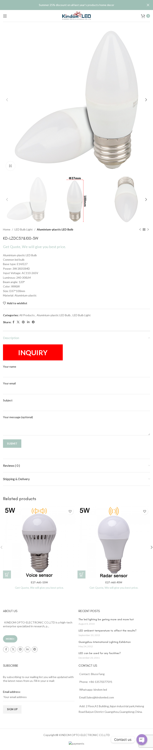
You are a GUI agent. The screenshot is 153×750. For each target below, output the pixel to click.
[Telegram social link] (33, 322)
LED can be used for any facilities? (99, 653)
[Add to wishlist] (70, 511)
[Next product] (148, 230)
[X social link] (18, 322)
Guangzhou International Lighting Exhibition (104, 642)
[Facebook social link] (13, 322)
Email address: (12, 691)
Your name (9, 366)
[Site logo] (76, 15)
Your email (9, 383)
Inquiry (33, 352)
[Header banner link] (70, 5)
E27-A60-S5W (39, 582)
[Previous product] (140, 230)
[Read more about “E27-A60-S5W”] (7, 574)
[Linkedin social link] (28, 322)
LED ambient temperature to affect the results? (107, 630)
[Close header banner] (148, 5)
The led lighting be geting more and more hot (106, 619)
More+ (10, 638)
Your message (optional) (18, 417)
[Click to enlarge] (10, 166)
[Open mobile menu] (5, 16)
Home (6, 229)
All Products (27, 315)
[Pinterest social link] (23, 322)
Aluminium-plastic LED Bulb (55, 229)
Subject (8, 400)
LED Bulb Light (24, 229)
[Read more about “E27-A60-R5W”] (81, 574)
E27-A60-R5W (113, 582)
